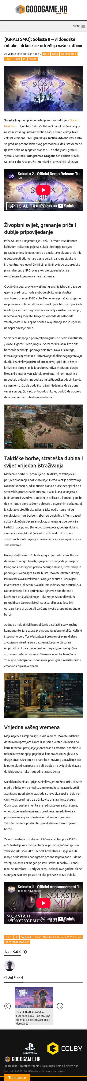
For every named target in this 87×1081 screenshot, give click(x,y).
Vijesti (33, 59)
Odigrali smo (68, 53)
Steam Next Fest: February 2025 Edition (58, 937)
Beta (46, 53)
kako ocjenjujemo (52, 1066)
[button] (76, 26)
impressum (11, 1066)
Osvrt (17, 59)
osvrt (8, 937)
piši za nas (72, 1066)
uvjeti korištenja (29, 1066)
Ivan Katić (33, 53)
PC (24, 59)
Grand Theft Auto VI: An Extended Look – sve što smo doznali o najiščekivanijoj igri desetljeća (33, 1018)
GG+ (7, 59)
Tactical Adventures (17, 942)
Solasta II (26, 937)
